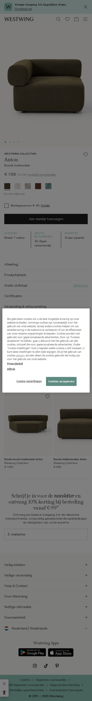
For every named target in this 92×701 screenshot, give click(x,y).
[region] (46, 350)
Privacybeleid (15, 363)
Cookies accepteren (61, 381)
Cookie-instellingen (29, 381)
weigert (20, 355)
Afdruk (11, 369)
